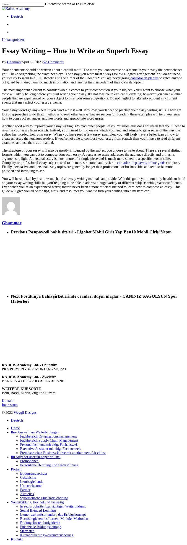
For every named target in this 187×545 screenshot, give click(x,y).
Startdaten (27, 531)
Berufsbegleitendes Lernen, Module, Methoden (54, 519)
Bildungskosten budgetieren (40, 523)
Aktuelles (27, 494)
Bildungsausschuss (33, 473)
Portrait (16, 469)
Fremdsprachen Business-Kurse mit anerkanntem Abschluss (63, 453)
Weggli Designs (25, 412)
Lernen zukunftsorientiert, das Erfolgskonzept (53, 514)
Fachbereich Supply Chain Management (49, 440)
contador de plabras (144, 78)
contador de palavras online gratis (141, 163)
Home (15, 428)
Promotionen (29, 461)
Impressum (10, 405)
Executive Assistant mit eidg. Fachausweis (50, 449)
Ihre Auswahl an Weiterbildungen (35, 432)
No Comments (53, 62)
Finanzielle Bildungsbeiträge (40, 527)
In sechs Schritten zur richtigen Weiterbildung (53, 506)
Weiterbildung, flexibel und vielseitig (37, 502)
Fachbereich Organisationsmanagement (48, 436)
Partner (25, 490)
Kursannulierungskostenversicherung (46, 535)
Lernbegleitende (31, 482)
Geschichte (28, 477)
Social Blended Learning (38, 510)
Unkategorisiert (13, 40)
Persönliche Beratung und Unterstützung (49, 465)
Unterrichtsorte (31, 486)
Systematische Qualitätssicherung (44, 498)
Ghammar (14, 62)
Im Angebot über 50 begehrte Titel (35, 457)
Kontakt (7, 401)
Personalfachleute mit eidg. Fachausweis (49, 444)
